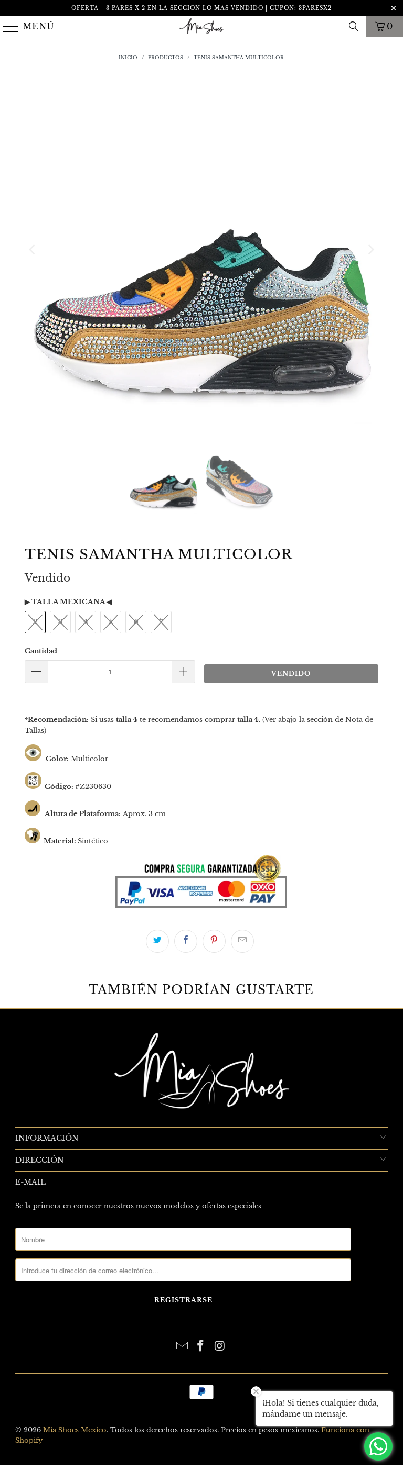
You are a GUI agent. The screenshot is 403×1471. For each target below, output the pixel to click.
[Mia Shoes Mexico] (201, 26)
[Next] (370, 250)
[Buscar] (354, 26)
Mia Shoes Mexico (75, 1429)
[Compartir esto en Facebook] (185, 941)
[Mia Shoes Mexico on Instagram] (220, 1346)
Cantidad (41, 651)
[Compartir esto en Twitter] (157, 941)
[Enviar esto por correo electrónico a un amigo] (242, 941)
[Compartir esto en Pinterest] (214, 941)
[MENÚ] (7, 26)
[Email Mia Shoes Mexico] (182, 1346)
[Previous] (32, 250)
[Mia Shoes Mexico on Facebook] (201, 1346)
